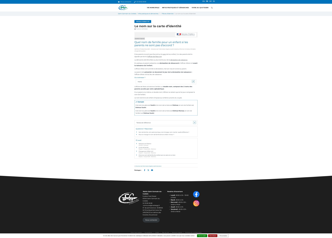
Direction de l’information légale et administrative (148, 166)
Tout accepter (202, 235)
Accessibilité (148, 232)
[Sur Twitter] (148, 170)
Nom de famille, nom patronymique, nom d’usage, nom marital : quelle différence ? (164, 132)
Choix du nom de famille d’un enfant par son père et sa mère (157, 155)
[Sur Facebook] (145, 170)
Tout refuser (212, 235)
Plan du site (165, 232)
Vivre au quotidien (200, 7)
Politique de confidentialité (193, 232)
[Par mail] (152, 170)
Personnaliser (223, 235)
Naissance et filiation (145, 143)
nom (164, 54)
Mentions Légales (177, 232)
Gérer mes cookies (136, 232)
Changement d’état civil (146, 151)
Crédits (157, 232)
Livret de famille (143, 147)
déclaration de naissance (178, 60)
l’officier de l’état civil (154, 56)
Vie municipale (153, 7)
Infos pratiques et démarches (175, 7)
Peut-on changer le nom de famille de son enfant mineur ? (156, 134)
